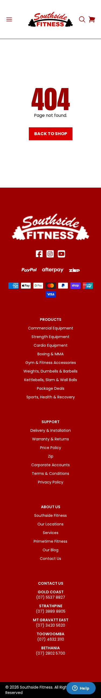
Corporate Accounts (50, 465)
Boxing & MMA (50, 354)
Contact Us (50, 558)
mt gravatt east (50, 620)
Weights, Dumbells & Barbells (50, 371)
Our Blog (50, 550)
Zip (50, 456)
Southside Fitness (50, 515)
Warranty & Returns (50, 439)
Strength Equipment (50, 336)
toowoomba (50, 634)
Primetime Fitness (50, 541)
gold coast (51, 592)
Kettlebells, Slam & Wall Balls (50, 380)
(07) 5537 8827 (50, 597)
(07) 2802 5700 (50, 653)
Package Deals (50, 388)
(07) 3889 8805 (50, 611)
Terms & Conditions (50, 473)
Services (50, 532)
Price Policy (50, 447)
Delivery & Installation (50, 430)
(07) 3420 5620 (50, 625)
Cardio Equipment (51, 345)
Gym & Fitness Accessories (50, 362)
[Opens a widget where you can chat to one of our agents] (81, 688)
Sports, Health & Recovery (50, 397)
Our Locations (50, 524)
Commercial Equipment (50, 328)
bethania (50, 648)
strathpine (50, 606)
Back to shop (50, 134)
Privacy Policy (50, 482)
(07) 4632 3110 (50, 639)
